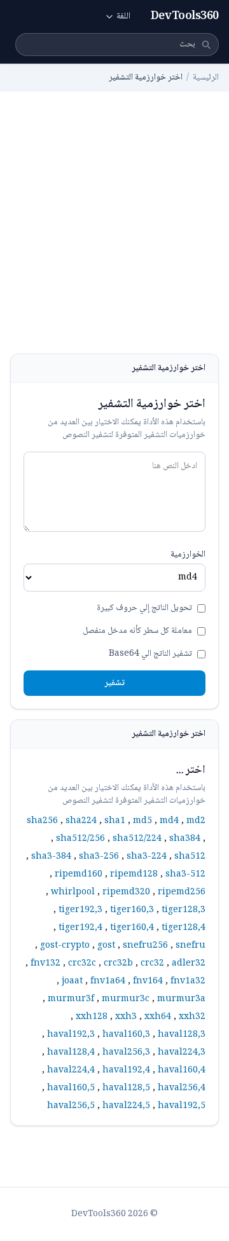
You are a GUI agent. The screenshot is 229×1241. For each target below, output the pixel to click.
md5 (142, 821)
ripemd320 (126, 892)
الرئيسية (206, 77)
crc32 (152, 963)
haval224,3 (181, 1052)
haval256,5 (71, 1106)
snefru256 (145, 945)
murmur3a (181, 999)
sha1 (114, 821)
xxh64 (157, 1017)
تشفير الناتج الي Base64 (150, 654)
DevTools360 (185, 16)
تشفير (114, 683)
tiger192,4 (80, 928)
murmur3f (71, 999)
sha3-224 (147, 856)
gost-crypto (65, 945)
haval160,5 (71, 1088)
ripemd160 (78, 874)
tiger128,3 (183, 910)
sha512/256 (80, 839)
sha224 (81, 821)
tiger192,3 (80, 910)
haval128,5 (126, 1088)
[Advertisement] (114, 232)
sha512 (189, 856)
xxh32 (192, 1017)
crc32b (118, 963)
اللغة (123, 16)
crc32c (82, 963)
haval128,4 (71, 1052)
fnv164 (148, 981)
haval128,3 (181, 1035)
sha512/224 (137, 839)
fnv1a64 (107, 981)
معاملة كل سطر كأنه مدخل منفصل (137, 631)
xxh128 (92, 1017)
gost (106, 945)
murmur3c (125, 999)
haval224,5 (126, 1106)
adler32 (188, 963)
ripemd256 (181, 892)
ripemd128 (134, 874)
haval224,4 (71, 1070)
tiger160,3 (132, 910)
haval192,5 (181, 1106)
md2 (195, 821)
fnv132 (45, 963)
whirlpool (73, 892)
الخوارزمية (187, 554)
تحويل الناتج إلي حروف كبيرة (144, 608)
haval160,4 (181, 1070)
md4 (169, 821)
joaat (72, 981)
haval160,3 (126, 1035)
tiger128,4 (183, 928)
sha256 (42, 821)
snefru (190, 945)
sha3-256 (99, 856)
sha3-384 (51, 856)
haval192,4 (126, 1070)
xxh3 (126, 1017)
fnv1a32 (187, 981)
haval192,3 (71, 1035)
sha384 (184, 839)
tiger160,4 (132, 928)
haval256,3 (126, 1052)
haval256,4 (181, 1088)
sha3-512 (185, 874)
